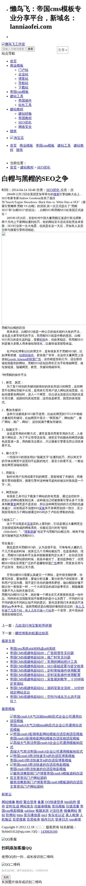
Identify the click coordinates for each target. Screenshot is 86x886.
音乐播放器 (32, 815)
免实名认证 (56, 815)
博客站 (23, 78)
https (20, 815)
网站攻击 (26, 806)
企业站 (23, 74)
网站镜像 (8, 802)
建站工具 (16, 96)
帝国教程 (25, 118)
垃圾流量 (72, 806)
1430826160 (49, 831)
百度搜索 (19, 819)
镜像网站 (70, 810)
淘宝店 (19, 138)
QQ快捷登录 (54, 802)
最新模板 (8, 709)
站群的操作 (26, 355)
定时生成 (12, 806)
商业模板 (16, 65)
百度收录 (33, 819)
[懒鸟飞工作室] (13, 44)
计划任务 (56, 810)
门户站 (23, 70)
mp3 (44, 815)
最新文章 (8, 641)
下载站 (23, 87)
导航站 (23, 83)
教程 (19, 802)
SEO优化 (25, 122)
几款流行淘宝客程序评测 (33, 625)
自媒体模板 (42, 806)
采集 (42, 508)
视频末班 (42, 810)
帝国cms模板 (19, 92)
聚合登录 (30, 802)
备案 (41, 802)
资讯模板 (58, 806)
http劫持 (70, 802)
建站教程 (16, 109)
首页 (13, 61)
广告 (54, 563)
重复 (13, 504)
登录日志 (61, 819)
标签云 (7, 794)
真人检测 (72, 815)
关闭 (6, 877)
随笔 (13, 131)
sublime (29, 810)
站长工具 (25, 105)
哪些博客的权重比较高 (31, 633)
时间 (42, 339)
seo (9, 606)
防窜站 (11, 815)
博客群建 (30, 531)
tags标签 (75, 819)
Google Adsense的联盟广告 (24, 359)
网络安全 (25, 127)
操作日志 (47, 819)
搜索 (56, 194)
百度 (30, 523)
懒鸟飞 (40, 827)
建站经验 (25, 113)
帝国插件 (25, 100)
